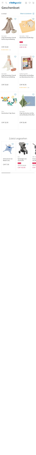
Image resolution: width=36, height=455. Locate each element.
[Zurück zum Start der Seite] (34, 442)
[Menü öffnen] (2, 2)
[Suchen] (6, 3)
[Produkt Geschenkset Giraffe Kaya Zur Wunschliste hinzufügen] (33, 19)
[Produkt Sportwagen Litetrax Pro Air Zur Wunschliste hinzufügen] (27, 144)
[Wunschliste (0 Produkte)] (30, 3)
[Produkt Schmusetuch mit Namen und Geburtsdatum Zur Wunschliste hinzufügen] (13, 144)
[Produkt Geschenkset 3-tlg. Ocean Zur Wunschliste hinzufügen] (15, 95)
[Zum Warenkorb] (33, 3)
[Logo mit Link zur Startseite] (15, 3)
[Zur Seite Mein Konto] (26, 3)
